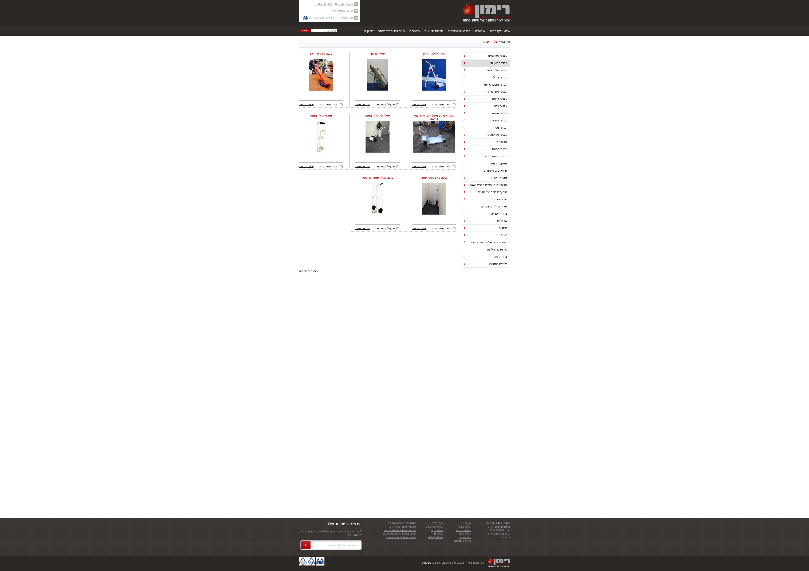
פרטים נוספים (419, 104)
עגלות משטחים (497, 56)
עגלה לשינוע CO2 (321, 53)
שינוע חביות (499, 199)
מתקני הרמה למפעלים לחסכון (400, 530)
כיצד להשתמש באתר (391, 31)
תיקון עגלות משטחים (494, 206)
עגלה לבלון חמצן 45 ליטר (377, 177)
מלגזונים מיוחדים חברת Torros (487, 185)
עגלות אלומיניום (497, 70)
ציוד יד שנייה (499, 213)
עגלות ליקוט (499, 99)
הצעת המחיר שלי (342, 10)
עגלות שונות (499, 113)
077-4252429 (344, 4)
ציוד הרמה (500, 256)
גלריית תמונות (498, 263)
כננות (504, 235)
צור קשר (369, 31)
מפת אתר (426, 562)
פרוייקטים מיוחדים (495, 170)
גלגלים (503, 228)
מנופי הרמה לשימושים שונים (401, 537)
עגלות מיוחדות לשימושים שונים (399, 533)
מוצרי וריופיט (499, 177)
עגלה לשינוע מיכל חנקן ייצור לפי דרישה (434, 117)
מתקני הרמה (499, 163)
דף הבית (505, 41)
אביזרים (502, 220)
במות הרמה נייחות (495, 156)
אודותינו (480, 31)
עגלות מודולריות (497, 91)
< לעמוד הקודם (308, 271)
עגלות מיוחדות (498, 120)
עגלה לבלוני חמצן (434, 53)
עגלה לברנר (377, 53)
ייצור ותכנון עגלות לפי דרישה (489, 242)
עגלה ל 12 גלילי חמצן (434, 177)
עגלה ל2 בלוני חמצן (377, 115)
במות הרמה (499, 149)
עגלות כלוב (500, 106)
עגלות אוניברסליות (495, 84)
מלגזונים (501, 142)
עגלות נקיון (500, 127)
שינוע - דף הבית (500, 31)
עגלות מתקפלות (497, 134)
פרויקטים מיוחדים (459, 31)
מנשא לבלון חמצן (321, 115)
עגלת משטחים (395, 523)
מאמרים (414, 31)
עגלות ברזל (500, 77)
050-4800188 (324, 4)
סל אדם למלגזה (497, 249)
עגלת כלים (410, 523)
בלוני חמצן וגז (490, 41)
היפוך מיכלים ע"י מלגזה (492, 192)
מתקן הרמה (394, 526)
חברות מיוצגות (434, 31)
